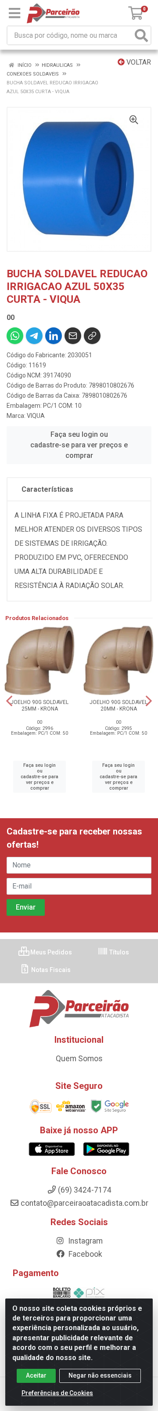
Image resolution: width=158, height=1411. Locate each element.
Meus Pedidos (50, 952)
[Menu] (14, 13)
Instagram (84, 1241)
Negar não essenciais (100, 1375)
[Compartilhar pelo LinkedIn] (53, 335)
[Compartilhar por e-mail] (73, 335)
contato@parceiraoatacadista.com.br (84, 1203)
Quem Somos (79, 1058)
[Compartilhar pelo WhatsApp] (15, 335)
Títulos (118, 952)
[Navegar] (9, 700)
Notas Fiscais (50, 969)
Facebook (84, 1254)
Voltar (138, 62)
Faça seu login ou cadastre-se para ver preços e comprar (79, 445)
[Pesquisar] (141, 35)
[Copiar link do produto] (92, 335)
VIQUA (36, 415)
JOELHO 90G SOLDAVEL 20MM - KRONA (118, 705)
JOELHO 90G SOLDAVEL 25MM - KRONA (39, 705)
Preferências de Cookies (57, 1392)
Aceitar (36, 1375)
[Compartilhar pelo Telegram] (34, 335)
